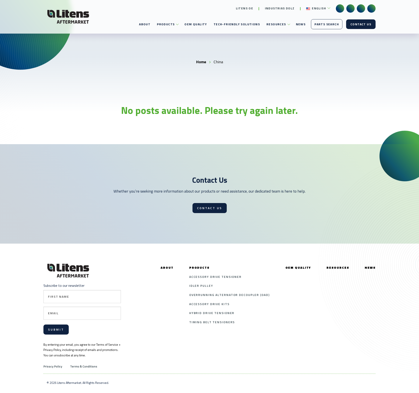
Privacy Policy (52, 366)
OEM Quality (195, 24)
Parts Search (326, 24)
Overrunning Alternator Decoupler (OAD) (229, 294)
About (144, 24)
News (301, 24)
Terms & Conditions (83, 366)
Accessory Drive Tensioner (215, 276)
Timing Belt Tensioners (212, 322)
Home (201, 62)
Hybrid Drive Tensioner (212, 313)
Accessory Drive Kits (209, 304)
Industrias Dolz (280, 8)
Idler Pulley (201, 285)
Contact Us (360, 24)
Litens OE (244, 8)
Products (166, 24)
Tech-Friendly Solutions (237, 24)
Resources (276, 24)
